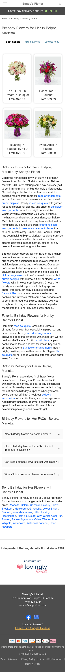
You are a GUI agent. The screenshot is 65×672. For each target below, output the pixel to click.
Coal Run (56, 516)
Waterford (32, 523)
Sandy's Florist (32, 3)
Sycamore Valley (31, 519)
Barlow (16, 519)
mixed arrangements (39, 333)
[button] (57, 663)
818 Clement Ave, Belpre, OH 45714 (32, 598)
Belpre (25, 505)
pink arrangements (13, 275)
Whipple (6, 523)
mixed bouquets (38, 203)
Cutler (46, 516)
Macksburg (21, 508)
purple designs (10, 279)
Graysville (35, 508)
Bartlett (6, 519)
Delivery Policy (32, 664)
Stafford (6, 512)
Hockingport (9, 516)
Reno (53, 523)
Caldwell (35, 505)
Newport (7, 526)
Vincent (43, 523)
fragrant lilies (9, 293)
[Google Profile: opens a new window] (36, 617)
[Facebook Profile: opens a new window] (28, 617)
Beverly (45, 505)
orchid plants (42, 340)
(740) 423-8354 (33, 601)
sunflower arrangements (37, 347)
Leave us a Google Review (32, 628)
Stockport (7, 508)
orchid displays (11, 203)
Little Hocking (41, 512)
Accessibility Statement (51, 659)
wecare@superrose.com (33, 605)
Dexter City (35, 516)
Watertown (19, 523)
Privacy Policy (28, 659)
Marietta (15, 505)
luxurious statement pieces (37, 228)
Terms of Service (9, 659)
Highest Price (32, 41)
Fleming (22, 516)
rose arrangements (49, 195)
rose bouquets (22, 326)
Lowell (55, 505)
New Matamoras (22, 512)
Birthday (15, 18)
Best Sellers (13, 41)
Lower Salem (50, 508)
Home (5, 18)
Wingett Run (49, 519)
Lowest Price (52, 41)
